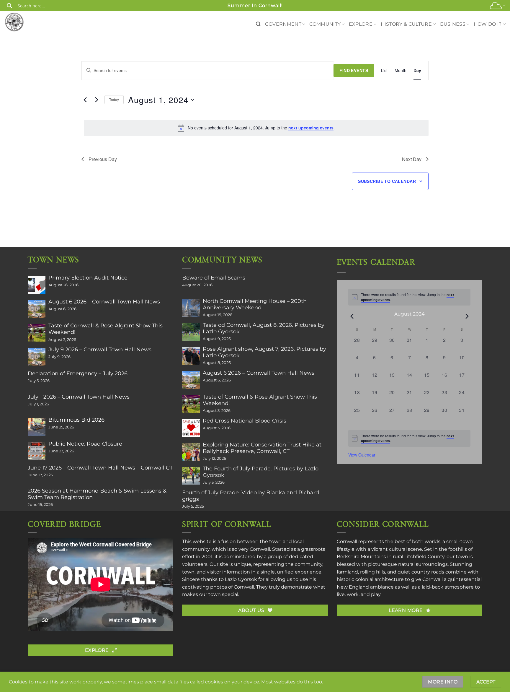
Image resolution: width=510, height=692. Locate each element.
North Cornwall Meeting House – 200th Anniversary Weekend (255, 304)
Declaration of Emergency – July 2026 (78, 373)
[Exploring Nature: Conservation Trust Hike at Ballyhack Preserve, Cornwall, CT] (191, 452)
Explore (360, 24)
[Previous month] (351, 316)
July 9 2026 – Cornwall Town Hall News (99, 349)
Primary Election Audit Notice (88, 277)
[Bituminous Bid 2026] (36, 427)
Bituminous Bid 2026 (76, 420)
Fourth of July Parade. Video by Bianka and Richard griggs (250, 495)
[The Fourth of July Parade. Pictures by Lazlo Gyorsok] (191, 476)
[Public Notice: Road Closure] (36, 451)
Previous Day (103, 159)
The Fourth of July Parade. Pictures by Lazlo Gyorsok (260, 471)
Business (453, 24)
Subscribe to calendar (387, 181)
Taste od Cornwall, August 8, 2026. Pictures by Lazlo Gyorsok (263, 328)
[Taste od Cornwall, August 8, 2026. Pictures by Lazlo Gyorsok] (191, 332)
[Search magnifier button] (9, 6)
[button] (258, 24)
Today (114, 99)
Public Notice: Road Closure (85, 444)
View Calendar (361, 455)
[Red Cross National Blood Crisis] (191, 428)
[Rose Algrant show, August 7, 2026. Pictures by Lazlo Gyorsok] (191, 356)
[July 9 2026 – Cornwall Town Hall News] (36, 357)
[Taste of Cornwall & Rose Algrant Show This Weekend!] (36, 333)
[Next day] (96, 99)
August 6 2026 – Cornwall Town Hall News (104, 301)
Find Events (353, 70)
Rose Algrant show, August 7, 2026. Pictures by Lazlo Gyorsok (264, 352)
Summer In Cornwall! (255, 5)
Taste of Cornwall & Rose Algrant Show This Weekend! (105, 328)
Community (325, 24)
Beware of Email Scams (213, 277)
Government (283, 24)
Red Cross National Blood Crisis (244, 421)
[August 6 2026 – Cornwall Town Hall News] (36, 309)
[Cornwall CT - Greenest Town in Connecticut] (25, 22)
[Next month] (466, 316)
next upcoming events (311, 128)
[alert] (256, 128)
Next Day (411, 159)
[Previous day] (85, 99)
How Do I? (488, 24)
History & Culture (406, 24)
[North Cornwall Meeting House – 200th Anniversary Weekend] (191, 308)
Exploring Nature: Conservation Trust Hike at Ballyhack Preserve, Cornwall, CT (262, 447)
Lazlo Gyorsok (241, 579)
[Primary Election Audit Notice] (36, 285)
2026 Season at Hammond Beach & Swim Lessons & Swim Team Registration (97, 494)
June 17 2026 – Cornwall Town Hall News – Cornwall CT (100, 467)
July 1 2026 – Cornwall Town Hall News (79, 397)
